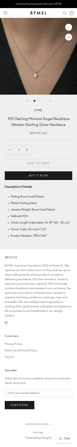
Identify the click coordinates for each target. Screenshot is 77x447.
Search (9, 357)
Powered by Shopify (38, 438)
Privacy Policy (13, 344)
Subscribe (19, 405)
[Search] (65, 13)
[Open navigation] (6, 12)
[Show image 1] (34, 101)
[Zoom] (68, 27)
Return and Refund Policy (21, 350)
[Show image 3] (43, 101)
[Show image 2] (38, 101)
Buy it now (38, 176)
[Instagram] (6, 322)
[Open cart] (71, 13)
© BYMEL (38, 433)
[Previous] (27, 101)
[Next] (50, 101)
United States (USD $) (36, 424)
